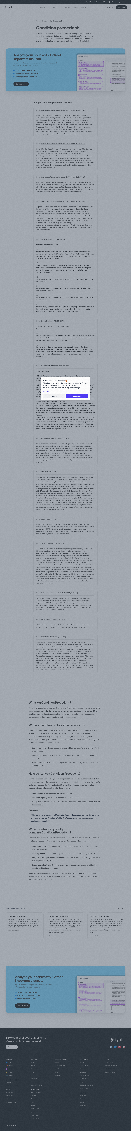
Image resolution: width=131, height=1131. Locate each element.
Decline (54, 396)
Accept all (77, 396)
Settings (46, 391)
